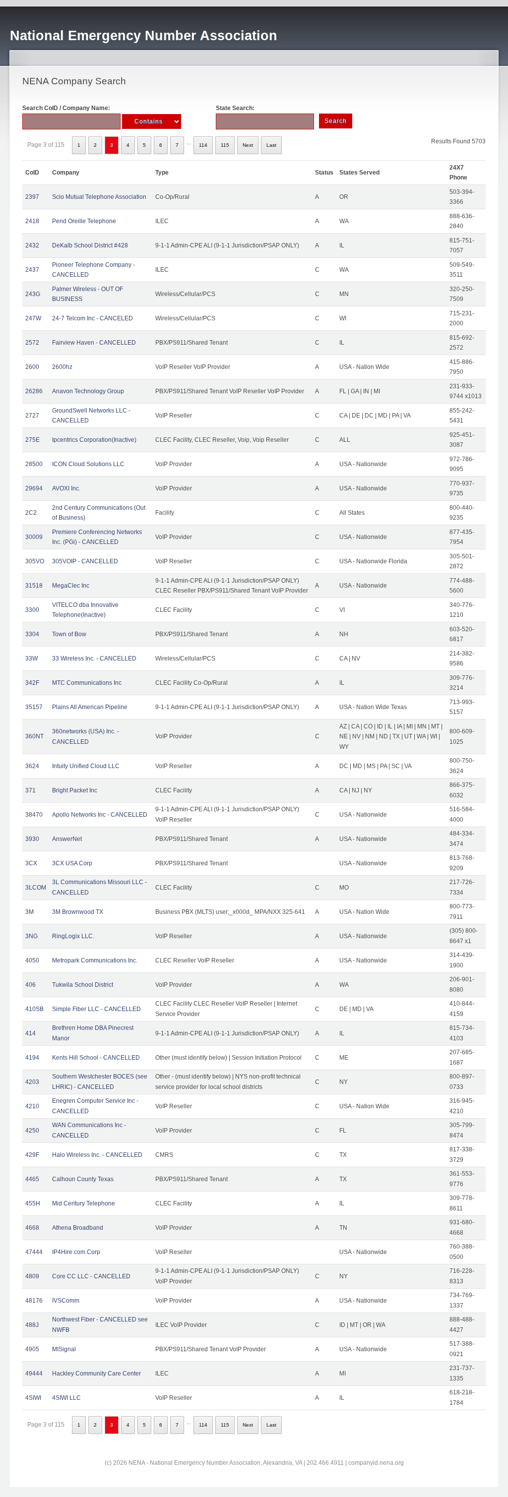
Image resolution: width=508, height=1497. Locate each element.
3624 (32, 766)
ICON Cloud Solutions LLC (88, 464)
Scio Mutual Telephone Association (99, 196)
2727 (32, 415)
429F (32, 1154)
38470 (34, 814)
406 (30, 984)
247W (33, 318)
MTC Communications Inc (87, 682)
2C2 (31, 512)
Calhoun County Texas (83, 1179)
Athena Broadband (77, 1227)
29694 (34, 488)
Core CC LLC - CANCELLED (91, 1276)
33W (31, 658)
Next (248, 145)
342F (32, 682)
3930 (32, 839)
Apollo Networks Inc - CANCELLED (99, 814)
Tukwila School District (82, 984)
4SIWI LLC (66, 1397)
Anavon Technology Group (88, 391)
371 (30, 790)
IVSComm (65, 1300)
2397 (32, 196)
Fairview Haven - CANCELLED (94, 342)
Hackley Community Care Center (96, 1373)
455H (32, 1203)
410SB (34, 1009)
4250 (32, 1130)
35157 (34, 707)
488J (32, 1324)
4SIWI (33, 1397)
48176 (34, 1300)
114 (203, 145)
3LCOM (35, 887)
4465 (32, 1179)
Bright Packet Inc (74, 790)
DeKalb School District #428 (90, 245)
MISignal (64, 1349)
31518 (34, 585)
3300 (32, 609)
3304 (32, 634)
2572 (32, 342)
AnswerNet (67, 839)
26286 (34, 391)
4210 (32, 1106)
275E (32, 439)
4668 (32, 1227)
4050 (32, 960)
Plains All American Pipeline (89, 707)
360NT (34, 736)
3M (29, 911)
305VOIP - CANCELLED (85, 561)
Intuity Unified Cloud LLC (86, 766)
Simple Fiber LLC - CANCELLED (96, 1009)
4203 (32, 1081)
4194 (32, 1057)
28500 (34, 464)
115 (225, 145)
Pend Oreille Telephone (84, 221)
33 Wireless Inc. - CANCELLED (94, 658)
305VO (34, 561)
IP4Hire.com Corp (76, 1252)
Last (271, 145)
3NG (31, 936)
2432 (32, 245)
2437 (32, 269)
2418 (32, 221)
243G (32, 294)
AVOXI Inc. (66, 488)
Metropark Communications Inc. (94, 960)
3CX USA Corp (72, 863)
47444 (34, 1252)
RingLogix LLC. (73, 936)
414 (30, 1033)
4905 (32, 1349)
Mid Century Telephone (83, 1203)
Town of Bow (69, 634)
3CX (31, 863)
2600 (32, 366)
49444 (34, 1373)
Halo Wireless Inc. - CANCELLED (97, 1154)
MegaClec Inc (70, 585)
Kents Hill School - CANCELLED (96, 1057)
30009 (34, 537)
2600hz (62, 366)
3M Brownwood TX (77, 911)
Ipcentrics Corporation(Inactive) (94, 439)
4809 (32, 1276)
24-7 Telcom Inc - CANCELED (92, 318)
